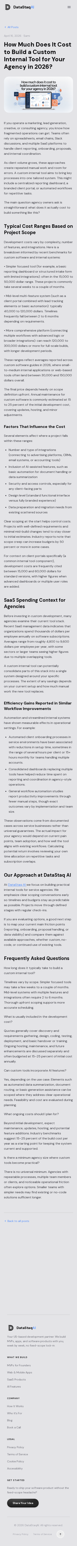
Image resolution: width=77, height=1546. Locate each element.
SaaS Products (16, 1379)
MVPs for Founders (19, 1365)
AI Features (14, 1386)
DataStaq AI (17, 885)
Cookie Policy (15, 1461)
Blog (9, 1420)
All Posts (13, 27)
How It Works (15, 1406)
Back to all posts (18, 1221)
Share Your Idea (38, 1304)
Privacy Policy (15, 1447)
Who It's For (14, 1413)
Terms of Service (17, 1454)
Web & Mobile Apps (19, 1372)
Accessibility (15, 1468)
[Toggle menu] (69, 7)
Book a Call (14, 1427)
